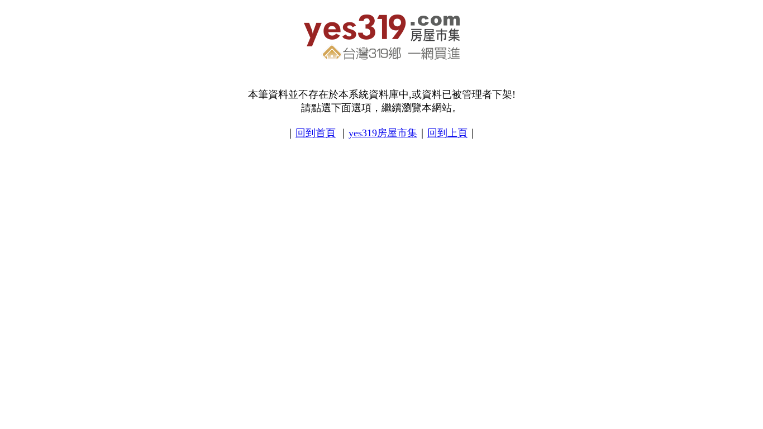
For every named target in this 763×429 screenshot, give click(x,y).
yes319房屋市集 (383, 133)
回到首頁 (315, 133)
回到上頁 (447, 133)
